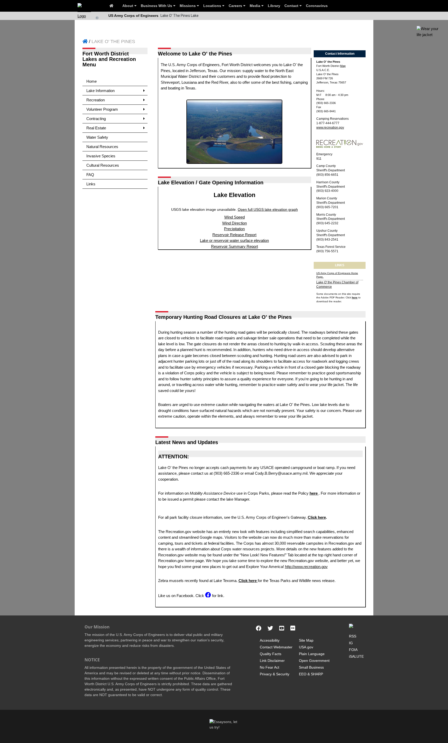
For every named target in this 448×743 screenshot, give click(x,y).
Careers (236, 6)
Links (90, 184)
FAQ (90, 174)
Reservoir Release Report (234, 235)
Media (255, 6)
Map (343, 65)
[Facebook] (258, 628)
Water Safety (97, 137)
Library (274, 6)
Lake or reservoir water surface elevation (234, 240)
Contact (291, 6)
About (128, 6)
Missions (188, 6)
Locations (212, 6)
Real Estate (96, 128)
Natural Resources (102, 146)
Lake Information (100, 90)
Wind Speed (234, 217)
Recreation (95, 100)
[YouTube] (281, 628)
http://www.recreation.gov (306, 566)
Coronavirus (317, 6)
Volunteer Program (102, 109)
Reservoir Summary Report (234, 246)
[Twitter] (270, 628)
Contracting (96, 118)
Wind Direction (234, 223)
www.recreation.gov (330, 127)
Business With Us (157, 6)
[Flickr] (292, 628)
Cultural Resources (102, 165)
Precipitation (234, 229)
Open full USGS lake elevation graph (268, 209)
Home (91, 81)
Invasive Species (100, 156)
